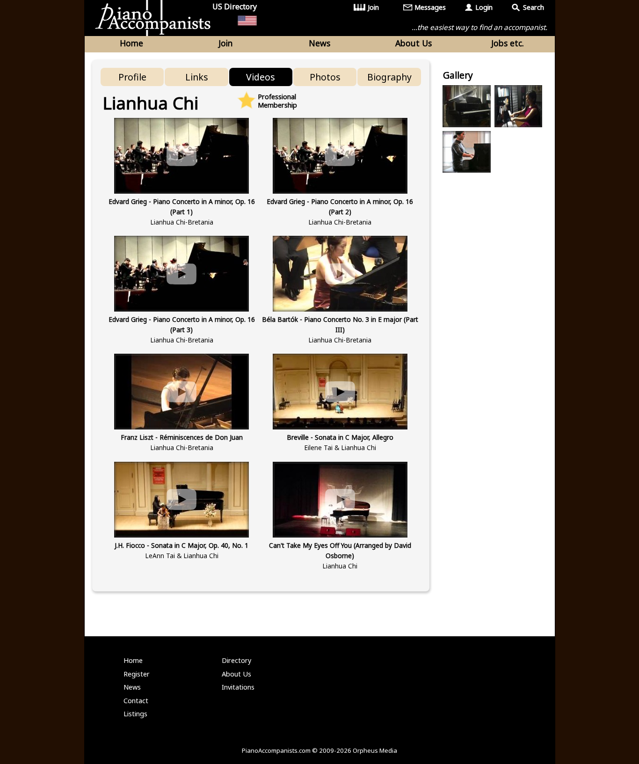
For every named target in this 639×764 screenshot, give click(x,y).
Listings (135, 713)
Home (131, 43)
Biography (389, 77)
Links (196, 77)
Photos (325, 77)
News (319, 43)
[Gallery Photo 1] (466, 106)
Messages (430, 7)
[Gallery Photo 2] (518, 106)
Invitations (238, 687)
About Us (413, 43)
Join (373, 7)
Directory (236, 660)
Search (533, 7)
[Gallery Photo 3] (466, 152)
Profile (132, 77)
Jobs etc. (507, 43)
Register (136, 673)
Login (484, 7)
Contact (135, 700)
